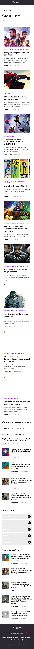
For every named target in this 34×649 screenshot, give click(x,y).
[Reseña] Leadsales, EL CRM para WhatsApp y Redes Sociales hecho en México (20, 613)
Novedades (18, 49)
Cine (5, 49)
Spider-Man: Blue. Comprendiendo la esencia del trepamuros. (17, 359)
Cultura (9, 92)
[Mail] (24, 644)
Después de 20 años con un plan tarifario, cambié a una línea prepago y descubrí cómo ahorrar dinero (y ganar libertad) (21, 599)
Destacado (10, 49)
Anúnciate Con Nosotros (10, 637)
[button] (2, 3)
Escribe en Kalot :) (17, 639)
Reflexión (26, 49)
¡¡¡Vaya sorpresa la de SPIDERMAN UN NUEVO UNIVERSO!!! (14, 142)
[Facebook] (9, 644)
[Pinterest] (20, 644)
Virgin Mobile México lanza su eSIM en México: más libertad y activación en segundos (21, 451)
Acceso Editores (25, 637)
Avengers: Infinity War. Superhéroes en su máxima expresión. (15, 228)
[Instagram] (17, 644)
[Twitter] (13, 644)
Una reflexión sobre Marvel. (15, 186)
